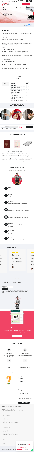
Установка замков (28, 121)
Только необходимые (25, 449)
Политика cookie (14, 449)
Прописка (6, 151)
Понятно (19, 449)
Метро (4, 443)
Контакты (4, 442)
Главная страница (29, 24)
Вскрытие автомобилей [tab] (5, 84)
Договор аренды (27, 150)
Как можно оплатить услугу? (23, 394)
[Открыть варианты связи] (32, 450)
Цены (4, 439)
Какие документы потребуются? (22, 382)
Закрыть (3, 292)
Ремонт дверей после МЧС (8, 424)
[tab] (25, 377)
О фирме (4, 440)
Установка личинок (6, 427)
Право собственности (17, 151)
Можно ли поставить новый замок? (24, 389)
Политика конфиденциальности (7, 449)
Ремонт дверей (6, 421)
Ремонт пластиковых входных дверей (10, 434)
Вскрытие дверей (6, 415)
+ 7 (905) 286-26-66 (17, 62)
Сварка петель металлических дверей (10, 422)
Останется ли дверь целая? (24, 385)
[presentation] (15, 278)
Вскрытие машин (27, 25)
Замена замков (6, 416)
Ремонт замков (6, 418)
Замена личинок (6, 428)
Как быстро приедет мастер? (23, 377)
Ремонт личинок (6, 419)
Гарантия (4, 437)
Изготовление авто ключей (8, 433)
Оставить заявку (29, 1)
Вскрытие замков (6, 413)
